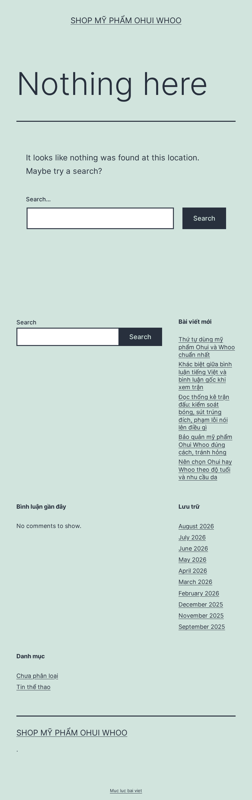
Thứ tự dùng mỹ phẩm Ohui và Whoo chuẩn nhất (206, 347)
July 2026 (192, 537)
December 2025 (200, 604)
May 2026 (192, 559)
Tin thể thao (33, 686)
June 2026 (193, 548)
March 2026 (195, 581)
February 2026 (198, 593)
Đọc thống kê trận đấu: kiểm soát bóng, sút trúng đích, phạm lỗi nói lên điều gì (203, 412)
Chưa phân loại (37, 675)
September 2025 (201, 626)
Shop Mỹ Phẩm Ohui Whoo (126, 20)
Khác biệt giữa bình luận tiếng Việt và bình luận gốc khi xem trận (205, 376)
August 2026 (196, 526)
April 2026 (192, 570)
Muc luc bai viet (126, 790)
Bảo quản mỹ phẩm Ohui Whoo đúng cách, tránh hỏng (205, 444)
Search (26, 322)
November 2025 (201, 615)
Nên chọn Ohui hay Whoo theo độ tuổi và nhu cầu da (205, 469)
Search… (38, 199)
